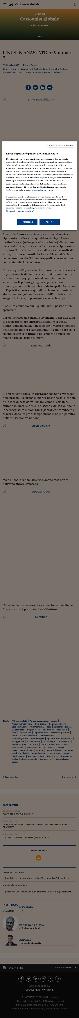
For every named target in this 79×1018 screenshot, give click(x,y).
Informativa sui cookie (42, 190)
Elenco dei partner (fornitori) (20, 211)
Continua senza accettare (61, 146)
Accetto (50, 222)
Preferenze (27, 222)
